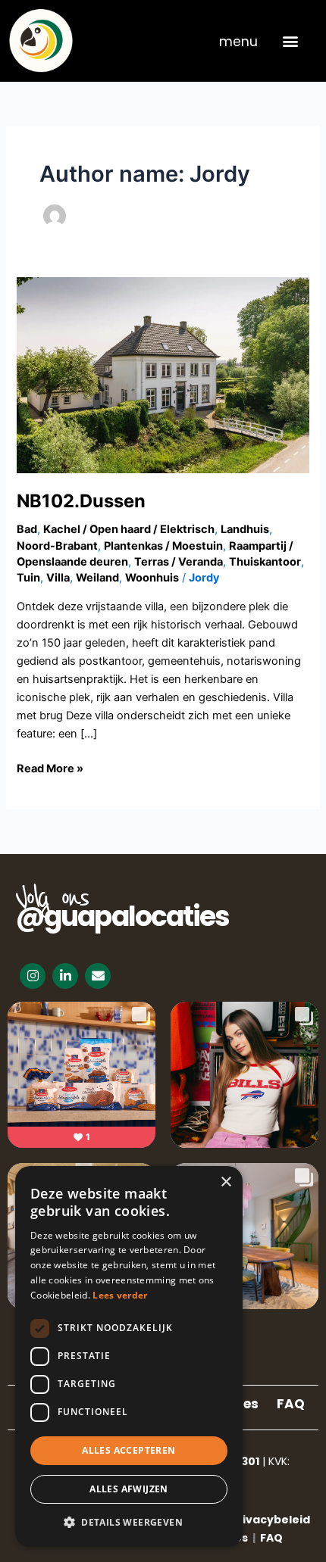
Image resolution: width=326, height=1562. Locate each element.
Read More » (50, 767)
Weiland (97, 578)
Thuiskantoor (265, 562)
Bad (27, 529)
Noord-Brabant (57, 546)
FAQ (291, 1404)
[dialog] (129, 1356)
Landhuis (245, 529)
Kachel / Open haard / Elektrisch (129, 529)
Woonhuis (152, 578)
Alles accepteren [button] (128, 1450)
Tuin (28, 578)
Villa (58, 578)
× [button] (225, 1182)
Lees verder (119, 1295)
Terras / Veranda (178, 562)
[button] (289, 40)
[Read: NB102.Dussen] (163, 374)
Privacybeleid (270, 1519)
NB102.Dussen (81, 501)
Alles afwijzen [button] (128, 1488)
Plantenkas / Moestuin (163, 546)
